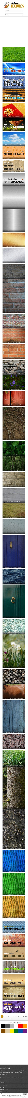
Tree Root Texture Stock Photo (13, 439)
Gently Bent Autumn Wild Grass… (13, 517)
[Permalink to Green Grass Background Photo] (14, 758)
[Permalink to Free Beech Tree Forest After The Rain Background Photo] (14, 463)
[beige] (7, 1032)
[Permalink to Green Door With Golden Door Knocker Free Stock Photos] (14, 601)
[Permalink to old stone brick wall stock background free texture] (14, 367)
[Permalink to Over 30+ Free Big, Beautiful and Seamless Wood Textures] (14, 152)
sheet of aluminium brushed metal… (14, 207)
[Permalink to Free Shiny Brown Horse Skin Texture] (14, 691)
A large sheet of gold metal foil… (13, 246)
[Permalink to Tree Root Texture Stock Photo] (14, 423)
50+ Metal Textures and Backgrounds (13, 972)
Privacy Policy (4, 1092)
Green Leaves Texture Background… (14, 454)
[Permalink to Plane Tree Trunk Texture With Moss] (14, 788)
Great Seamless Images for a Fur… (13, 101)
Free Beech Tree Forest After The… (13, 470)
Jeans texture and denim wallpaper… (13, 87)
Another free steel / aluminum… (14, 262)
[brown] (3, 1032)
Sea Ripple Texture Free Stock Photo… (13, 582)
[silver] (12, 1028)
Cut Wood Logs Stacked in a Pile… (13, 682)
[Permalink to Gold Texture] (14, 980)
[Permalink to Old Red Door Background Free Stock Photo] (14, 398)
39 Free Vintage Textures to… (14, 999)
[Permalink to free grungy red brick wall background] (14, 335)
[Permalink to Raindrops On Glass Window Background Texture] (14, 526)
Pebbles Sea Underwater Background (13, 632)
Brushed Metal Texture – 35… (14, 184)
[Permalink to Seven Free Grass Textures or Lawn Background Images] (14, 54)
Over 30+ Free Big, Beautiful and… (13, 158)
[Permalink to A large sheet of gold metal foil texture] (14, 240)
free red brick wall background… (13, 358)
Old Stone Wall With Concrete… (14, 486)
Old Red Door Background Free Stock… (14, 405)
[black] (3, 1028)
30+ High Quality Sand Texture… (13, 959)
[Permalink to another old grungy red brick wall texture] (14, 321)
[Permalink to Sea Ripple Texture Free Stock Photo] (14, 576)
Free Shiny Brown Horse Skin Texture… (13, 698)
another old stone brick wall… (13, 277)
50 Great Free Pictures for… (13, 116)
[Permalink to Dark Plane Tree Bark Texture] (14, 829)
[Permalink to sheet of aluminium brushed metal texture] (14, 197)
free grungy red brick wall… (13, 342)
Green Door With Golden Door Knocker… (13, 617)
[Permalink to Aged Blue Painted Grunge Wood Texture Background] (14, 716)
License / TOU (4, 1089)
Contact (2, 1087)
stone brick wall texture (14, 312)
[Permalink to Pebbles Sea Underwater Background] (14, 626)
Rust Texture (14, 945)
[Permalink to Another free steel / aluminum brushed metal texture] (14, 255)
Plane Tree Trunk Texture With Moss (14, 807)
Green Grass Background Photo (14, 765)
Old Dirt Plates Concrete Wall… (13, 501)
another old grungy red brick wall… (13, 326)
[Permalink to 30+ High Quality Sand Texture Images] (14, 953)
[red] (20, 1028)
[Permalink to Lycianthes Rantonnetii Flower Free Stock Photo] (14, 382)
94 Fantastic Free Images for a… (14, 130)
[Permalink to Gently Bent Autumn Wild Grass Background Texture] (14, 510)
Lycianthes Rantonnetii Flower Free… (14, 389)
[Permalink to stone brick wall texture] (14, 296)
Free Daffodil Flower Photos (14, 667)
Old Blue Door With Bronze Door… (13, 567)
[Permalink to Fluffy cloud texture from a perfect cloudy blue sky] (14, 139)
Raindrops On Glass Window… (13, 533)
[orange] (25, 1028)
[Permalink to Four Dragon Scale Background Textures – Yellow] (14, 907)
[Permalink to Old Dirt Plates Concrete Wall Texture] (14, 495)
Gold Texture (13, 985)
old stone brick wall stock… (13, 373)
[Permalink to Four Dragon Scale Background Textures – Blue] (14, 861)
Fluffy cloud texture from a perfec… (13, 144)
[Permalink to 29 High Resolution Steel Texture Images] (14, 927)
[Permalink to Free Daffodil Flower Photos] (14, 651)
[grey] (7, 1028)
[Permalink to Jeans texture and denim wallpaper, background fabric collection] (14, 82)
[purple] (25, 1032)
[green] (16, 1032)
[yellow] (12, 1032)
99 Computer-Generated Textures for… (13, 1012)
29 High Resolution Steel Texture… (13, 932)
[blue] (20, 1032)
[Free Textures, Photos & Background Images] (14, 8)
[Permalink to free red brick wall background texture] (14, 351)
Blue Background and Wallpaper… (13, 74)
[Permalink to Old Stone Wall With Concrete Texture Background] (14, 479)
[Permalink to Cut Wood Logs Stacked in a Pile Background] (14, 676)
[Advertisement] (14, 32)
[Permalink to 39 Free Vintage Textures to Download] (14, 993)
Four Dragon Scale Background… (13, 871)
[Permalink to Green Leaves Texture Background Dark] (14, 448)
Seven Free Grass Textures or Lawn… (14, 61)
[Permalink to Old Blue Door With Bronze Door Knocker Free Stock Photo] (14, 551)
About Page (3, 1085)
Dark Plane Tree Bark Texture (13, 848)
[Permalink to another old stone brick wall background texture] (14, 271)
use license (20, 1078)
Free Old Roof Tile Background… (13, 748)
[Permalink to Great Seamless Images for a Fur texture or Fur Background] (14, 95)
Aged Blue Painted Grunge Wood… (13, 732)
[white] (16, 1028)
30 (4, 1019)
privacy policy (23, 1096)
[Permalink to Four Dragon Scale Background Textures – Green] (14, 884)
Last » (10, 1019)
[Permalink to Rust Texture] (14, 940)
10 (15, 1016)
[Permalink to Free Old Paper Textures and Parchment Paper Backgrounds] (14, 166)
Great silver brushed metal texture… (14, 231)
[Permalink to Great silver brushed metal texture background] (14, 220)
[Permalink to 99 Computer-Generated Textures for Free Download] (14, 1007)
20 (18, 1016)
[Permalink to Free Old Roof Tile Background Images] (14, 741)
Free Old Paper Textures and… (13, 171)
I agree (24, 1094)
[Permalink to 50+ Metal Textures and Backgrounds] (14, 967)
